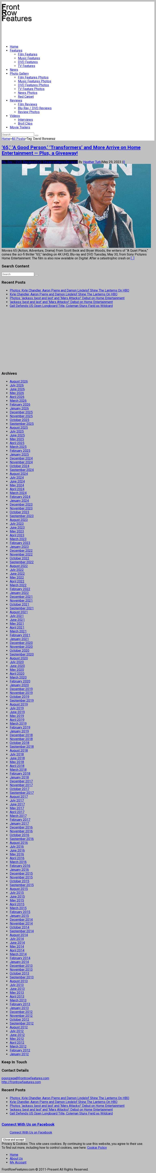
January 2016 (19, 870)
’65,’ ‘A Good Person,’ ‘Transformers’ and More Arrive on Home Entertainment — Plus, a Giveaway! (71, 150)
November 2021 (21, 600)
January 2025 (19, 454)
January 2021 (19, 639)
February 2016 (20, 866)
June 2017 (17, 804)
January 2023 (19, 547)
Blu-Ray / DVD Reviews (35, 108)
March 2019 (18, 723)
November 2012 (21, 1016)
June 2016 (17, 850)
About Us (16, 1158)
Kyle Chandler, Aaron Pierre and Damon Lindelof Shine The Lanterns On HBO (63, 294)
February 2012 (20, 1050)
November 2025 (21, 416)
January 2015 (19, 916)
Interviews (25, 120)
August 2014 (19, 935)
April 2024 (17, 489)
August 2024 (19, 474)
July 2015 (17, 893)
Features (16, 50)
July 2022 (17, 570)
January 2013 (19, 1008)
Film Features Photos (33, 77)
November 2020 (21, 647)
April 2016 (17, 858)
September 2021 (22, 608)
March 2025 (18, 447)
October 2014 (19, 927)
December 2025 (21, 412)
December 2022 (21, 551)
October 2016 (19, 835)
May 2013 (17, 993)
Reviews (16, 100)
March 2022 (18, 585)
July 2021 (17, 616)
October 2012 (19, 1019)
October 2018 (19, 743)
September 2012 (22, 1023)
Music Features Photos (34, 81)
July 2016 (17, 846)
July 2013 (17, 985)
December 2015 (21, 873)
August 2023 (19, 520)
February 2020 (20, 681)
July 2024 (17, 477)
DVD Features (28, 62)
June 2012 (17, 1035)
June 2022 (17, 574)
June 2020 (17, 666)
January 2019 (19, 731)
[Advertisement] (76, 31)
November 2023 (21, 508)
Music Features (29, 58)
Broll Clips (25, 123)
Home (14, 47)
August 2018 (19, 750)
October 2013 (19, 973)
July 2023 (17, 524)
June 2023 (17, 527)
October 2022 (19, 558)
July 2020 (17, 662)
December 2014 (21, 920)
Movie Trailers (20, 127)
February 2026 (20, 404)
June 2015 (17, 896)
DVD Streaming (46, 162)
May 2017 (17, 808)
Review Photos (29, 112)
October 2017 (19, 789)
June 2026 (17, 389)
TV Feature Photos (31, 89)
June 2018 (17, 758)
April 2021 (17, 627)
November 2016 (21, 831)
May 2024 (17, 485)
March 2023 (18, 539)
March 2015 (18, 908)
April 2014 (17, 950)
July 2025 (17, 431)
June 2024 (17, 481)
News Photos (27, 93)
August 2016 (19, 843)
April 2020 (17, 674)
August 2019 (19, 704)
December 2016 (21, 827)
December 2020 (21, 643)
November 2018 (21, 739)
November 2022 (21, 554)
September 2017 (22, 793)
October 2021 (19, 604)
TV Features (26, 66)
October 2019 (19, 697)
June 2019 (17, 712)
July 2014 (17, 939)
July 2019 (17, 708)
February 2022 (20, 589)
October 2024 (19, 466)
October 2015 (19, 881)
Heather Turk (92, 162)
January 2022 (19, 593)
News (14, 70)
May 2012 (17, 1039)
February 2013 (20, 1004)
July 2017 (17, 800)
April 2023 (17, 535)
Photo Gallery (19, 73)
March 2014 (18, 954)
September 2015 (22, 885)
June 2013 (17, 989)
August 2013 (19, 981)
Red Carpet (26, 97)
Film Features (27, 54)
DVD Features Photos (33, 85)
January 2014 (19, 962)
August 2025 (19, 428)
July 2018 (17, 754)
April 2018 (17, 766)
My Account (18, 1162)
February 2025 (20, 451)
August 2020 (19, 658)
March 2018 (18, 770)
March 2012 (18, 1046)
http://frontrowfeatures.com (21, 1082)
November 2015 (21, 877)
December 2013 (21, 966)
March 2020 (18, 677)
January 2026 (19, 408)
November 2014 (21, 923)
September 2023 (22, 516)
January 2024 (19, 501)
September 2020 (22, 654)
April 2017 (17, 812)
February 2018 (20, 773)
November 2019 (21, 693)
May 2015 (17, 900)
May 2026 (17, 393)
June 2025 (17, 435)
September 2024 (22, 470)
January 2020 (19, 685)
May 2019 (17, 716)
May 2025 (17, 439)
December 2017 (21, 781)
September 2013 (22, 977)
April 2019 (17, 720)
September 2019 (22, 700)
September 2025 (22, 424)
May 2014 (17, 946)
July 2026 (17, 385)
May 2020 (17, 670)
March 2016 (18, 862)
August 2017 (19, 797)
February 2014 (20, 958)
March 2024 (18, 493)
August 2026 (19, 381)
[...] (132, 258)
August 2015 (19, 889)
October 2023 (19, 512)
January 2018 (19, 777)
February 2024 (20, 497)
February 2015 (20, 912)
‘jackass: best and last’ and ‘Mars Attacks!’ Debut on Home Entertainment (61, 302)
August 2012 (19, 1027)
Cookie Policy (97, 1148)
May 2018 (17, 762)
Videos (15, 116)
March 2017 (18, 816)
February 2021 (20, 635)
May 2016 (17, 854)
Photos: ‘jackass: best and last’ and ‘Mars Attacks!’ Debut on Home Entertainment (67, 298)
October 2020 (19, 650)
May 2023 (17, 531)
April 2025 (17, 443)
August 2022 (19, 566)
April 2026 (17, 397)
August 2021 (19, 612)
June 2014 (17, 943)
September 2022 (22, 562)
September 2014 (22, 931)
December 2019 (21, 689)
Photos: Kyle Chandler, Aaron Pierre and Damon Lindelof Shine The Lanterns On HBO (69, 290)
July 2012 (17, 1031)
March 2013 (18, 1000)
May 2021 (17, 624)
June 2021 (17, 620)
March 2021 (18, 631)
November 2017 (21, 785)
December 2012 (21, 1012)
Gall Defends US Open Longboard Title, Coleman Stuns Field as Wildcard (61, 306)
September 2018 (22, 747)
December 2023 (21, 504)
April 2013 (17, 996)
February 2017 (20, 820)
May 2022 (17, 577)
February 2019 (20, 727)
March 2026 (18, 401)
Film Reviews (27, 104)
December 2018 (21, 735)
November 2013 (21, 969)
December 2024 (21, 458)
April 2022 (17, 581)
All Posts (18, 139)
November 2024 (21, 462)
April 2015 (17, 904)
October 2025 (19, 420)
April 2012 (17, 1043)
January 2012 (19, 1054)
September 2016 (22, 839)
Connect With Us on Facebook (28, 1124)
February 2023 (20, 543)
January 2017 (19, 823)
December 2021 (21, 597)
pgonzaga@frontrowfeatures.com (25, 1078)
